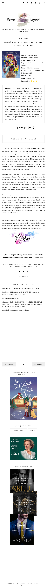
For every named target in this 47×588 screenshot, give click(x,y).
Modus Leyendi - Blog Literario (26, 583)
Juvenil (17, 266)
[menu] (3, 3)
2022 (6, 264)
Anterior (38, 364)
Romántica (32, 266)
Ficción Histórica (30, 264)
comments (23, 276)
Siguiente (9, 364)
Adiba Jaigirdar (15, 264)
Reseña (24, 266)
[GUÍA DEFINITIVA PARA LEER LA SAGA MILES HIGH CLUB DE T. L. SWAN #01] (22, 544)
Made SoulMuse (23, 585)
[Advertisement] (23, 562)
